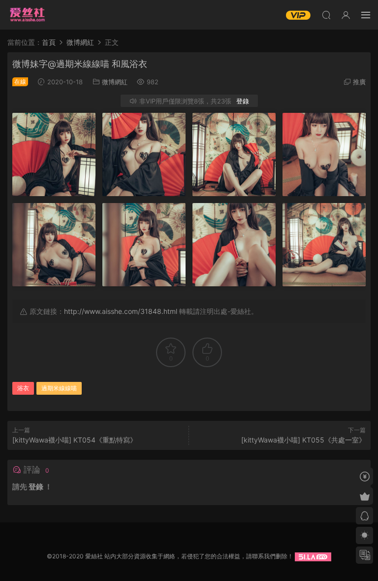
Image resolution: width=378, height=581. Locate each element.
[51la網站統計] (313, 556)
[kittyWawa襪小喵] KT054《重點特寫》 (74, 440)
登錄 (242, 101)
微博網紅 (114, 82)
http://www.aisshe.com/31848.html (120, 311)
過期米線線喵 (59, 388)
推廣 (359, 82)
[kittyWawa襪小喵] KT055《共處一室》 (303, 440)
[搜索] (326, 14)
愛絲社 (27, 15)
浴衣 (23, 388)
